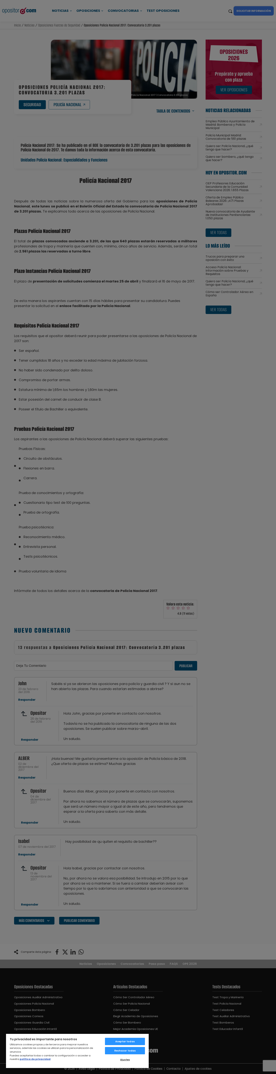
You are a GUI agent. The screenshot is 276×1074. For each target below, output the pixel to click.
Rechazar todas (125, 1050)
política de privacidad (35, 1059)
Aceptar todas (125, 1041)
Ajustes (125, 1059)
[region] (77, 1050)
